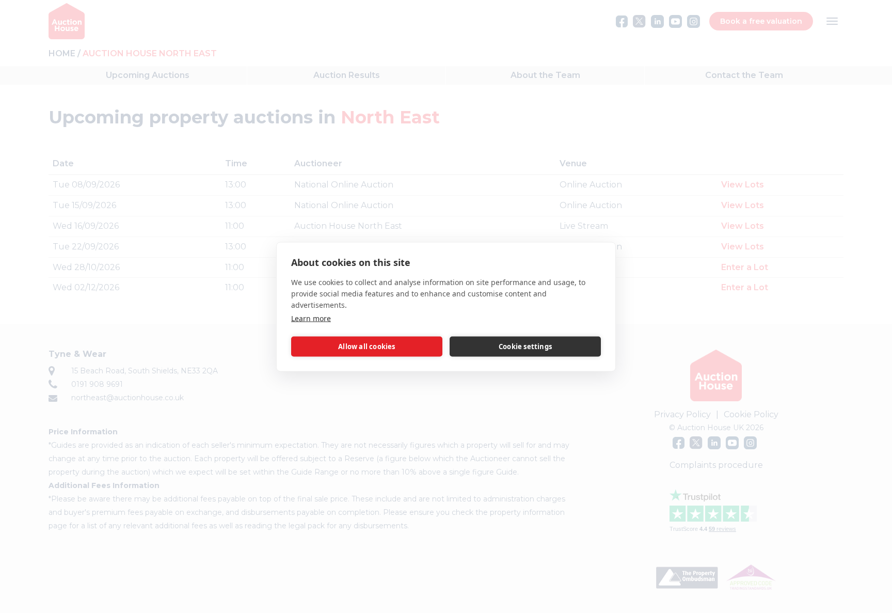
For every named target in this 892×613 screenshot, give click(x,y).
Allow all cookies (366, 346)
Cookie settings (525, 346)
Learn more (311, 318)
